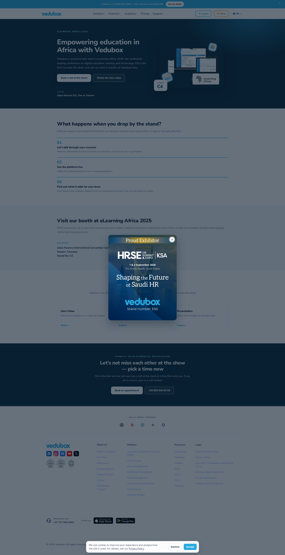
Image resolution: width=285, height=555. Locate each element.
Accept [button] (190, 546)
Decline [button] (175, 546)
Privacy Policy (136, 548)
